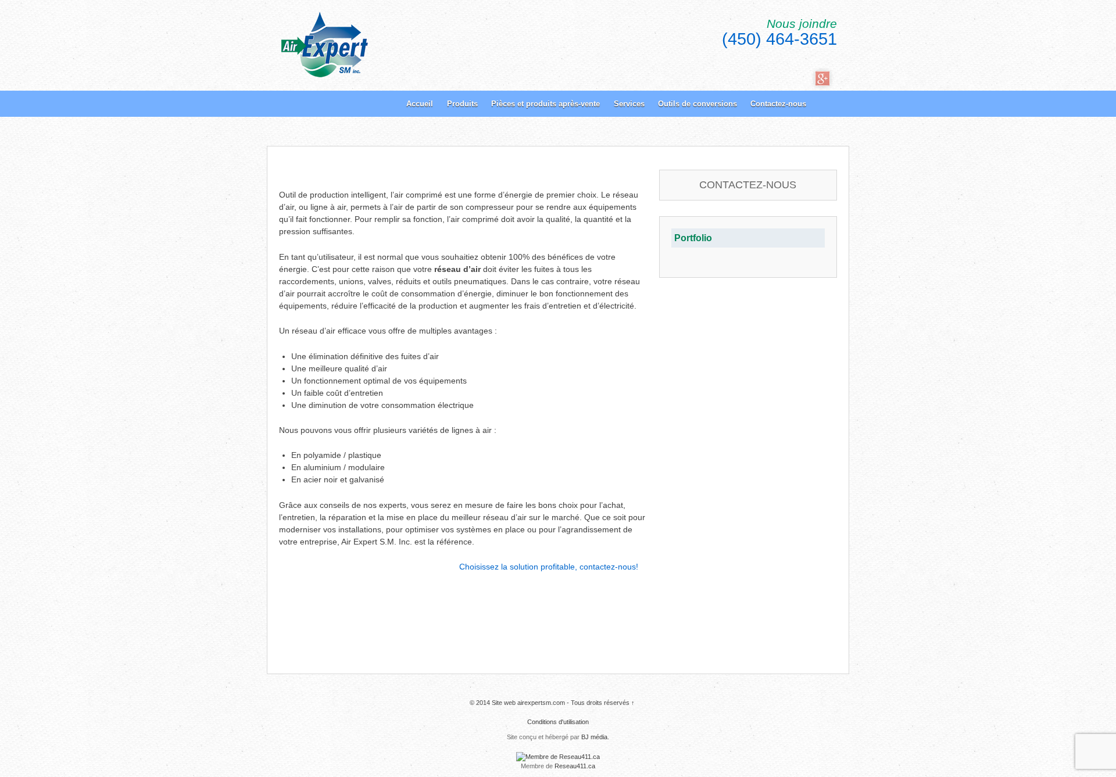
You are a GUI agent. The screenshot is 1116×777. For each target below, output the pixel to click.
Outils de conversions (697, 103)
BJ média (594, 736)
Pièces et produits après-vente (545, 103)
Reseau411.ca (575, 765)
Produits (462, 103)
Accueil (419, 103)
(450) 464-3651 (779, 39)
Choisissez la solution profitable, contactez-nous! (548, 566)
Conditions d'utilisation (558, 721)
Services (629, 103)
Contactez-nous (778, 103)
